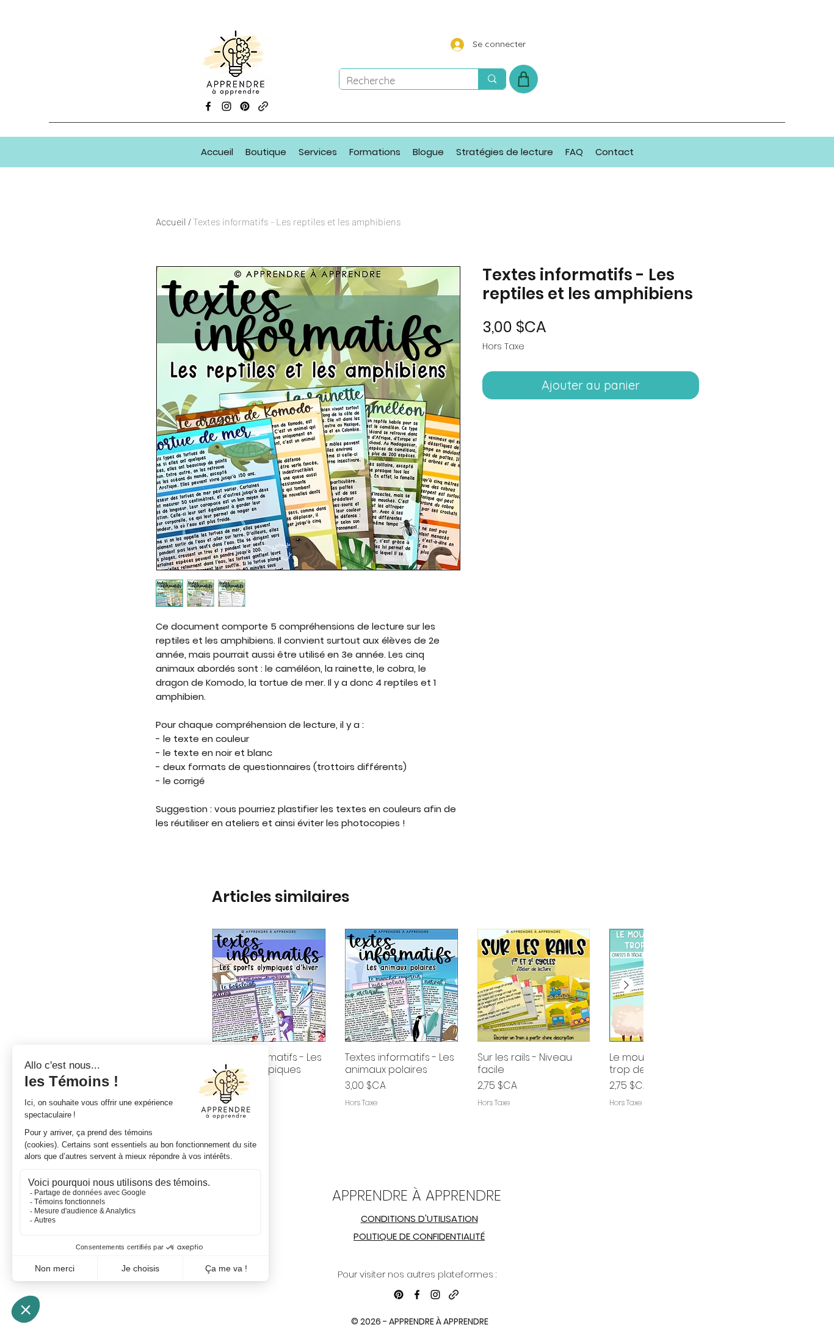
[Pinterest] (245, 106)
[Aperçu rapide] (268, 985)
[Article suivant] (626, 985)
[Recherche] (492, 79)
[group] (428, 1040)
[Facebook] (208, 106)
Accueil (171, 221)
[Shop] (523, 79)
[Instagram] (226, 106)
